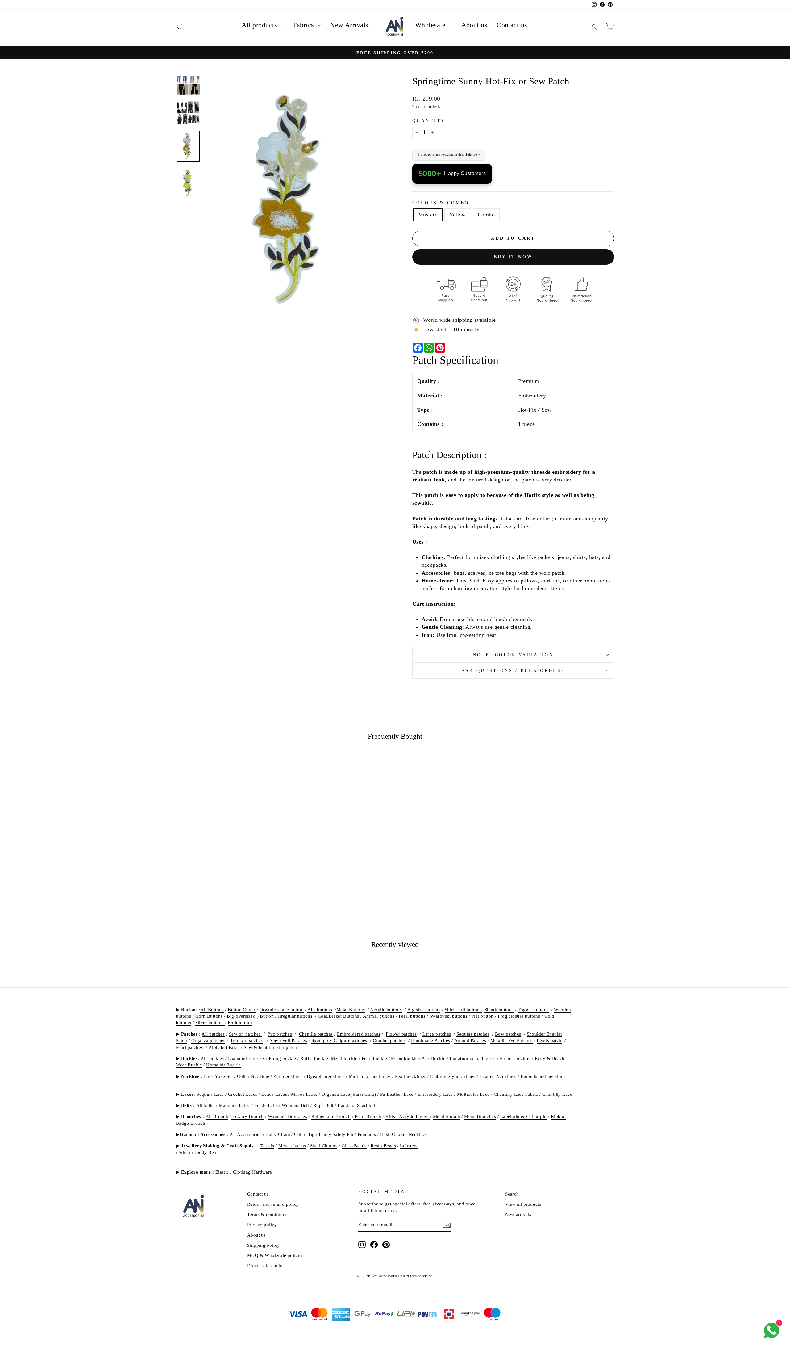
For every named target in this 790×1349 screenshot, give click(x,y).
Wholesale (431, 25)
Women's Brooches (287, 1116)
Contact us (512, 25)
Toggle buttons (533, 1009)
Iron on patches (247, 1040)
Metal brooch (446, 1116)
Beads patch (549, 1040)
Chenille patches (316, 1033)
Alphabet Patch (224, 1047)
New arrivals (518, 1214)
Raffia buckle (314, 1058)
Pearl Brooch (367, 1116)
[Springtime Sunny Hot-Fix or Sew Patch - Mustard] (220, 890)
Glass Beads (354, 1145)
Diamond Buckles (246, 1058)
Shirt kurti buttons (463, 1009)
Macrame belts (234, 1105)
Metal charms (292, 1145)
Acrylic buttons (386, 1009)
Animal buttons (378, 1016)
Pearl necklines (410, 1076)
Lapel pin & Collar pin (523, 1116)
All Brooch (217, 1116)
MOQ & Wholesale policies (275, 1255)
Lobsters (409, 1145)
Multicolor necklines (370, 1076)
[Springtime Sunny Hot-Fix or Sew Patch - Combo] (236, 890)
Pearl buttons (412, 1016)
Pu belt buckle (514, 1058)
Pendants (367, 1134)
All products (260, 25)
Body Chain (277, 1134)
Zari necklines (287, 1076)
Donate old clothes (266, 1265)
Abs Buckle (434, 1058)
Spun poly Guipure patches (339, 1040)
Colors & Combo (440, 202)
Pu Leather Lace (396, 1094)
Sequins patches (472, 1033)
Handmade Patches (430, 1040)
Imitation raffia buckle (473, 1058)
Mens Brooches (480, 1116)
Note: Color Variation (513, 654)
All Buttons (212, 1009)
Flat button (483, 1016)
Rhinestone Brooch (331, 1116)
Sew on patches (245, 1033)
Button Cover (241, 1009)
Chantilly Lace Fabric (516, 1094)
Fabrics (304, 25)
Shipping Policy (263, 1245)
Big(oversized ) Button (250, 1016)
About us (474, 25)
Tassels (267, 1145)
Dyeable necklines (326, 1076)
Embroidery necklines (452, 1076)
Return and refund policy (273, 1204)
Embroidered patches (358, 1033)
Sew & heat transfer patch (270, 1047)
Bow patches (508, 1033)
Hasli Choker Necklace (403, 1134)
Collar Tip (304, 1134)
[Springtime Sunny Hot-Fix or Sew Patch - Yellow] (228, 890)
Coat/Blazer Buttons (338, 1016)
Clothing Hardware (252, 1172)
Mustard (428, 215)
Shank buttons (499, 1009)
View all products (523, 1204)
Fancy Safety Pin (336, 1134)
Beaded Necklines (498, 1076)
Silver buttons (210, 1022)
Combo (486, 215)
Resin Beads (383, 1145)
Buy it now (513, 256)
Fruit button (240, 1022)
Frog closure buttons (519, 1016)
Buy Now (228, 853)
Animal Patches (470, 1040)
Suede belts (266, 1105)
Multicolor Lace (473, 1094)
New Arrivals (350, 25)
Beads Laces (274, 1094)
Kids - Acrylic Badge (407, 1116)
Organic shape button (282, 1009)
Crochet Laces (242, 1094)
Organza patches (208, 1040)
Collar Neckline (253, 1076)
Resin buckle (404, 1058)
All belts (205, 1105)
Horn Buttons (209, 1016)
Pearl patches (189, 1047)
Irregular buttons (295, 1016)
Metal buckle (344, 1058)
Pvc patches (280, 1033)
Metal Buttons (350, 1009)
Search (512, 1193)
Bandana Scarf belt (357, 1105)
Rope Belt (324, 1105)
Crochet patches (389, 1040)
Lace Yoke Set (218, 1076)
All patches (213, 1033)
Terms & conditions (267, 1214)
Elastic (222, 1172)
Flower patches (401, 1033)
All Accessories (245, 1134)
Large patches (436, 1033)
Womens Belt (295, 1105)
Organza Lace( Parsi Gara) (349, 1094)
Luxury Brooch (247, 1116)
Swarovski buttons (449, 1016)
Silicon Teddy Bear (198, 1152)
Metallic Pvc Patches (511, 1040)
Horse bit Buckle (223, 1064)
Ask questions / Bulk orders (513, 670)
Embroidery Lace (435, 1094)
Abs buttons (319, 1009)
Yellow (457, 215)
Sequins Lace (210, 1094)
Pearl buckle (374, 1058)
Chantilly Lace (557, 1094)
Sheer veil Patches (288, 1040)
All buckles (212, 1058)
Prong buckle (282, 1058)
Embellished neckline (543, 1076)
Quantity (429, 120)
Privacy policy (262, 1224)
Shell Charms (323, 1145)
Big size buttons (423, 1009)
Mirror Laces (304, 1094)
